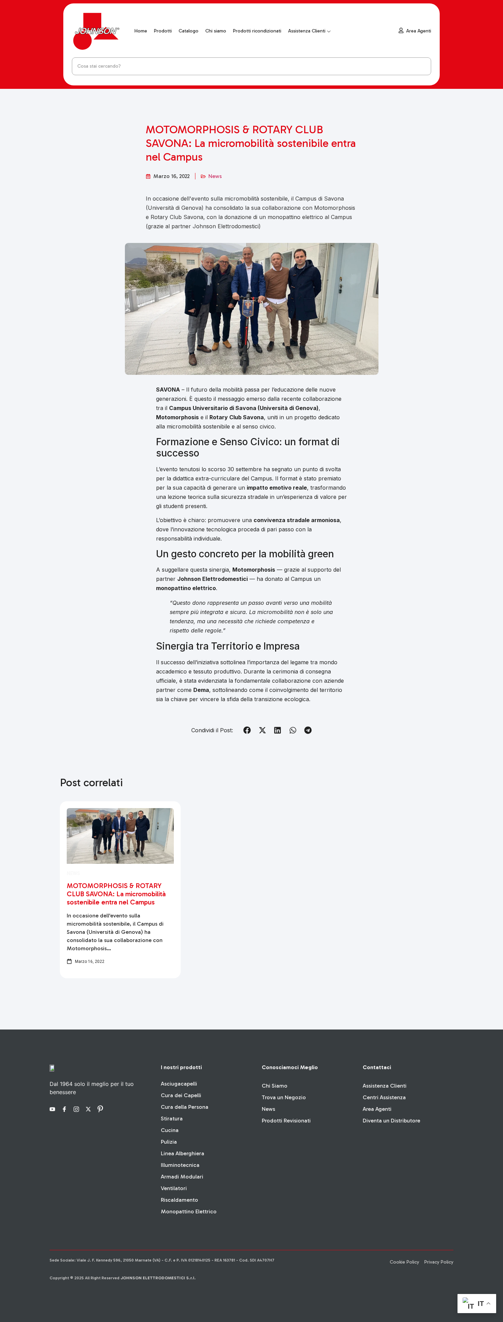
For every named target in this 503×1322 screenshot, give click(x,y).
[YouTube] (53, 1108)
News (215, 176)
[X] (89, 1108)
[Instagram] (77, 1108)
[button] (247, 730)
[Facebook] (65, 1108)
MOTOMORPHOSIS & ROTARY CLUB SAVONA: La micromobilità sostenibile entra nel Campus (116, 894)
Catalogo (188, 31)
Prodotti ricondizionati (257, 31)
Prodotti (163, 31)
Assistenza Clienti (306, 31)
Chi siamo (215, 31)
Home (140, 31)
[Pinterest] (101, 1108)
